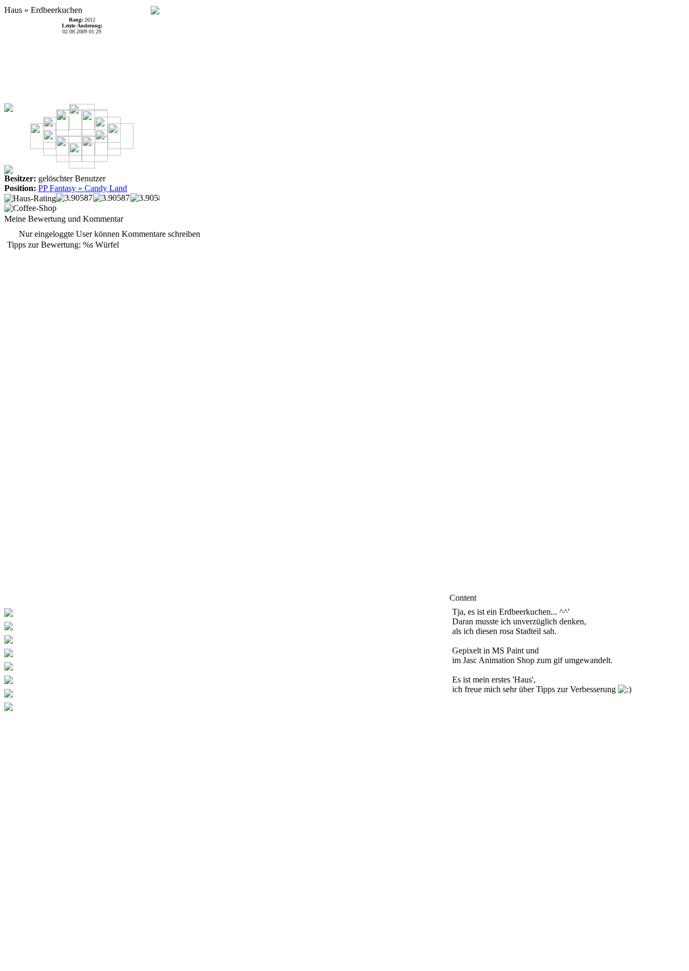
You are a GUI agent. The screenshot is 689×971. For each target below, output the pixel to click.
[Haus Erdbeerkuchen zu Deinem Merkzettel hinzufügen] (155, 7)
